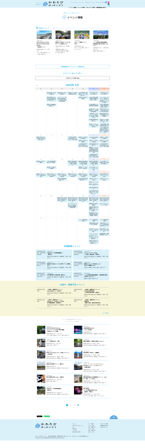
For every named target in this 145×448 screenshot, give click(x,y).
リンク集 (93, 2)
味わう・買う (91, 432)
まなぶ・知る (91, 428)
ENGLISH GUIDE (100, 2)
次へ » (78, 405)
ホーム (73, 423)
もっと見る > (106, 313)
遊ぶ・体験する (92, 430)
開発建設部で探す (101, 7)
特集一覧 (88, 2)
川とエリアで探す (90, 7)
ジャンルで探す (81, 7)
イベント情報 (72, 7)
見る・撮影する (92, 427)
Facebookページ (104, 427)
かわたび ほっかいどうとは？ (78, 2)
